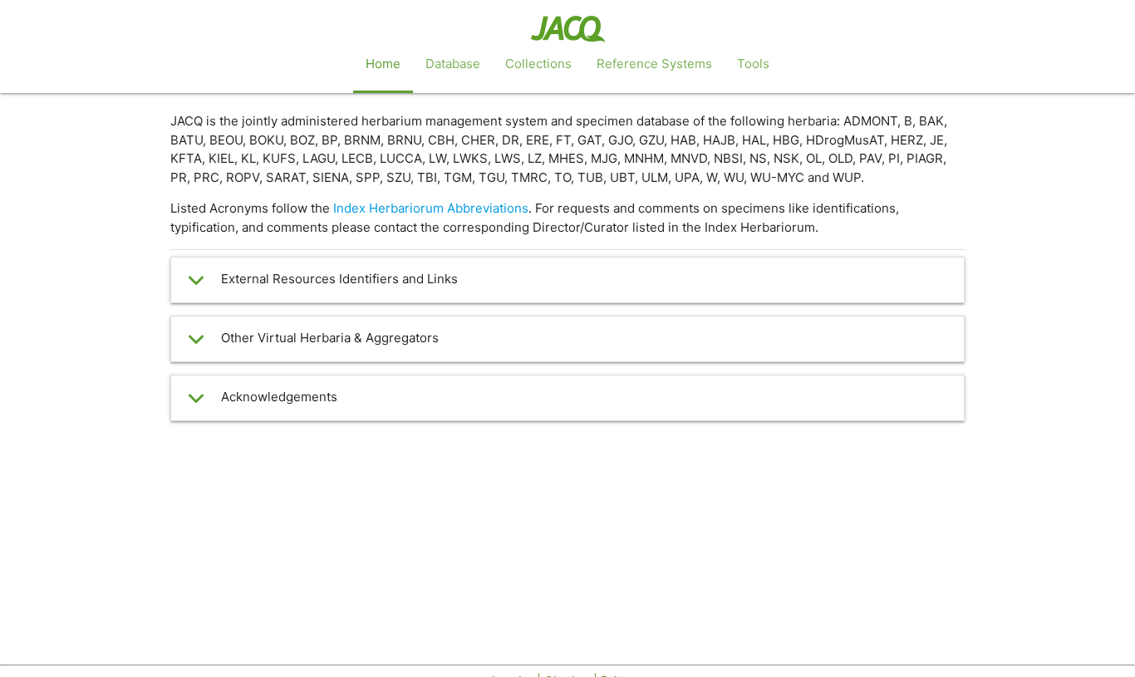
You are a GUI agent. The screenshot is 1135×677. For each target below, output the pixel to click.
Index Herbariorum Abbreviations (430, 208)
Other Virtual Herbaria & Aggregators (330, 338)
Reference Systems (654, 63)
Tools (753, 63)
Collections (538, 63)
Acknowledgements (279, 397)
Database (452, 63)
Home (383, 63)
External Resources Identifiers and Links (339, 279)
